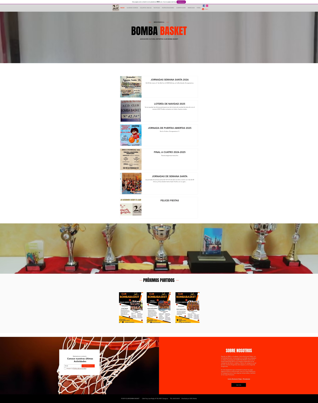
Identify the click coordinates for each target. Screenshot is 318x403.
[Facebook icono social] (204, 6)
